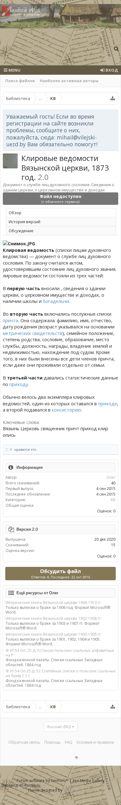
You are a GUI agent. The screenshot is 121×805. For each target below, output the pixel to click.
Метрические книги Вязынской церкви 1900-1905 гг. (54, 634)
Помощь (52, 742)
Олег (110, 477)
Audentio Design (77, 790)
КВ (113, 499)
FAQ (68, 742)
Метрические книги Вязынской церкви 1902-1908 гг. (54, 618)
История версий (24, 221)
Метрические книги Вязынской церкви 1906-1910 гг (53, 602)
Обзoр (15, 212)
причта (10, 320)
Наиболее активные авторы (69, 80)
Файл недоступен (60, 198)
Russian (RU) (59, 726)
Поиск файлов (20, 80)
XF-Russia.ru (29, 785)
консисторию (66, 410)
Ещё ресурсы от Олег (37, 592)
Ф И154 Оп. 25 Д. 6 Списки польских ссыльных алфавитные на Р (60, 653)
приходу (18, 384)
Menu (13, 70)
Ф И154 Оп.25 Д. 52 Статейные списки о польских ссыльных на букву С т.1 (60, 673)
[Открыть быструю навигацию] (112, 98)
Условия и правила (95, 742)
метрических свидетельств (32, 333)
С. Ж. (9, 449)
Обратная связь (24, 742)
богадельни (56, 301)
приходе (107, 403)
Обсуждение (21, 230)
